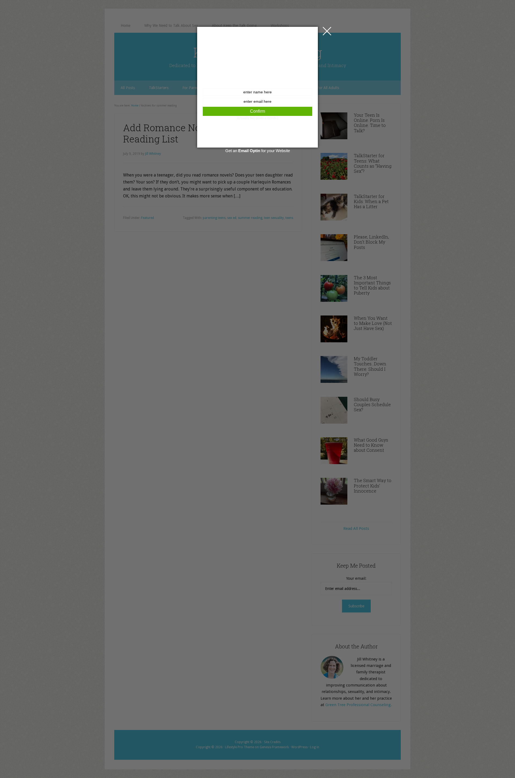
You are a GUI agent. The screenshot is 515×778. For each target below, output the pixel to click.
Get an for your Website (257, 150)
